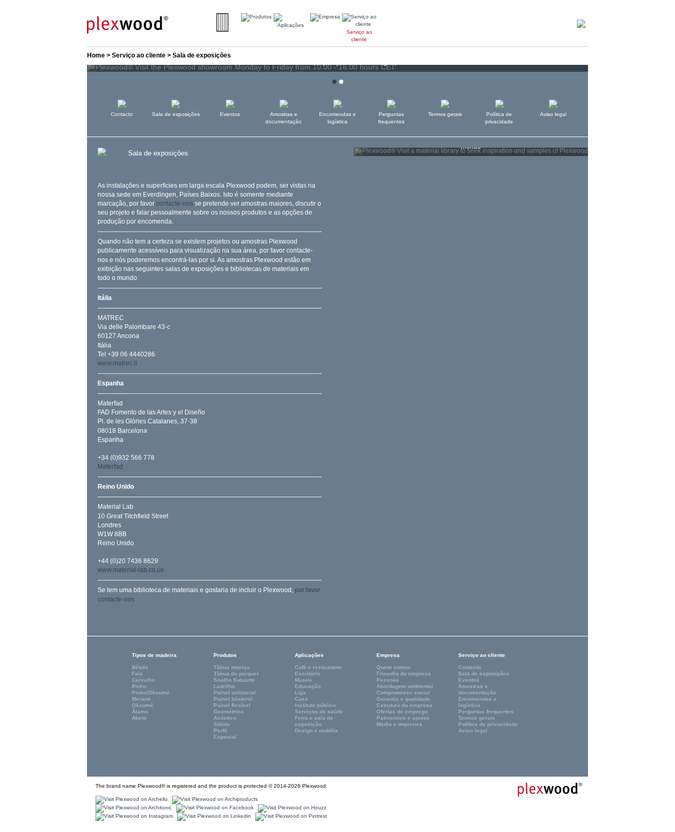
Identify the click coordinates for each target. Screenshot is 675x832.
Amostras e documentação (283, 117)
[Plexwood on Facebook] (213, 807)
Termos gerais (445, 114)
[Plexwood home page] (544, 789)
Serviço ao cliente (139, 55)
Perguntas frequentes (391, 117)
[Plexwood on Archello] (130, 799)
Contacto (122, 114)
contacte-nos (174, 203)
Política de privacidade (499, 117)
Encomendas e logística (337, 117)
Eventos (230, 114)
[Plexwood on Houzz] (290, 807)
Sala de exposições (176, 114)
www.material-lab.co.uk (131, 570)
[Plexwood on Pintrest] (290, 816)
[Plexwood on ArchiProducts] (213, 799)
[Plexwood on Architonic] (132, 807)
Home (96, 55)
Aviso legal (553, 114)
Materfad (110, 466)
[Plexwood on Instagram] (133, 816)
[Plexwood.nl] (127, 24)
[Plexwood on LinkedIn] (213, 816)
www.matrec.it (117, 363)
